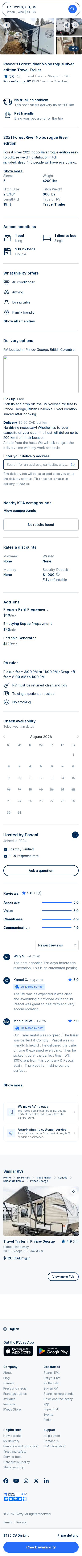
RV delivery (11, 1441)
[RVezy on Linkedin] (46, 1480)
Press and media (14, 1388)
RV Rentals (51, 1383)
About (7, 1372)
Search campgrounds (58, 1393)
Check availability (41, 1547)
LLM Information (54, 1446)
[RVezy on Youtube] (16, 1480)
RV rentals (23, 1177)
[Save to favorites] (73, 1191)
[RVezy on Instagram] (26, 1480)
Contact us (51, 1441)
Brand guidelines (15, 1393)
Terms (7, 1522)
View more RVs (63, 1276)
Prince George (39, 1181)
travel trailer (44, 1177)
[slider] (9, 76)
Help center (52, 1435)
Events (48, 1414)
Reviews (9, 1404)
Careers (9, 1383)
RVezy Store (12, 1409)
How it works (12, 1435)
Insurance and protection (20, 1446)
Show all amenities (19, 321)
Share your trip (13, 1467)
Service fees (12, 1456)
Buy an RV (51, 1388)
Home (7, 1177)
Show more (13, 171)
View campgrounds (20, 510)
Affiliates (9, 1399)
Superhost (51, 1409)
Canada (62, 1177)
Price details (67, 1535)
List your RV (52, 1378)
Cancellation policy (16, 1462)
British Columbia (13, 1181)
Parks (47, 1419)
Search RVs (51, 1372)
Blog (6, 1378)
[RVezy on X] (36, 1480)
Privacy (21, 1522)
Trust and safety (14, 1451)
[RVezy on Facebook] (5, 1480)
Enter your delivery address (26, 456)
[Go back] (6, 25)
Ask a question (41, 870)
